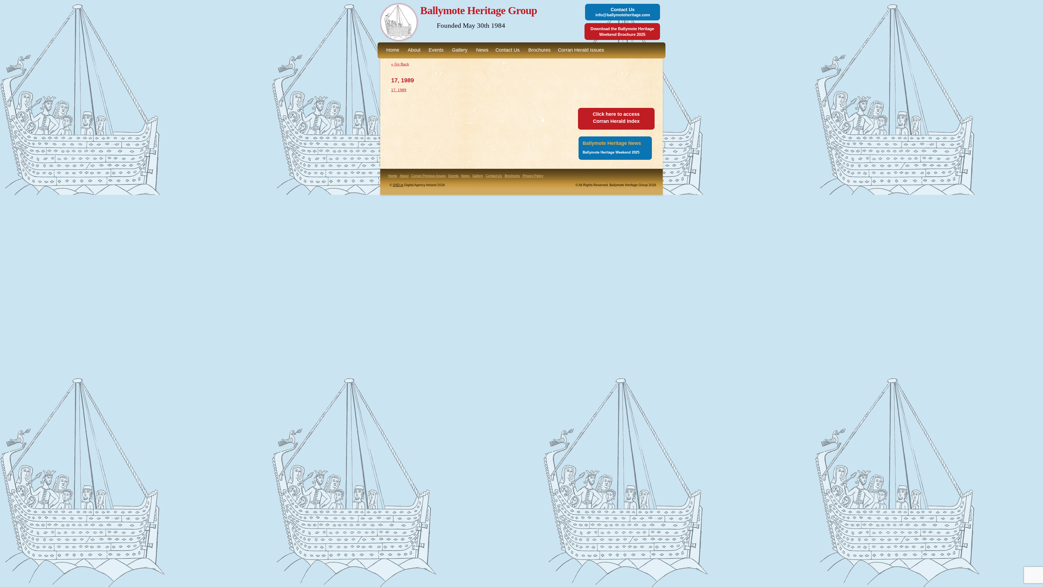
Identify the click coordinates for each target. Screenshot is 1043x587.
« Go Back (400, 64)
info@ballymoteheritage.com (622, 15)
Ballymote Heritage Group (478, 10)
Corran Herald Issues (581, 50)
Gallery (459, 50)
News (482, 50)
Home (392, 50)
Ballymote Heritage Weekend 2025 (611, 152)
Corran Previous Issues (428, 176)
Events (436, 50)
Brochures (539, 50)
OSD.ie (398, 185)
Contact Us (507, 50)
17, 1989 (398, 90)
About (414, 50)
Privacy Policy (533, 176)
